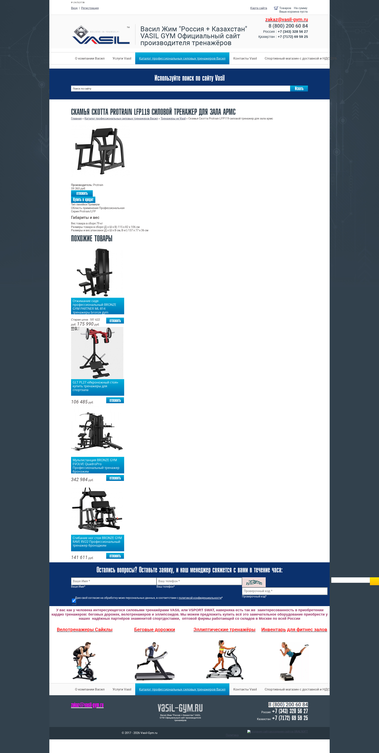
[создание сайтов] (259, 731)
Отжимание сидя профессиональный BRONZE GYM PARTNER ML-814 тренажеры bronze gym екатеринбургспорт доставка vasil (95, 306)
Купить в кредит (83, 199)
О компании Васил (90, 58)
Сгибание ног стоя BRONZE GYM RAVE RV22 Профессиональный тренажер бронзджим (97, 542)
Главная (76, 118)
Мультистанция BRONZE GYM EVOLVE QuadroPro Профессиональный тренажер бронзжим (96, 465)
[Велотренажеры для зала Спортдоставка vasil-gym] (85, 661)
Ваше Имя (78, 586)
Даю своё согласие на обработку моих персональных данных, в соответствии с (149, 598)
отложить (82, 193)
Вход (74, 8)
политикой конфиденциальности (200, 598)
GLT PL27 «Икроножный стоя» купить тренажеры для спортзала (95, 386)
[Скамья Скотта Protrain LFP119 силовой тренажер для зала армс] (100, 176)
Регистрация (90, 8)
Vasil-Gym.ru (180, 707)
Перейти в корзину (276, 8)
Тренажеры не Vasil (173, 118)
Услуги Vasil (122, 58)
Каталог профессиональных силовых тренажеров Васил (182, 58)
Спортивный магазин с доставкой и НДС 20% (301, 58)
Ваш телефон (166, 586)
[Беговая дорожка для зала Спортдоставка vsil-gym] (155, 661)
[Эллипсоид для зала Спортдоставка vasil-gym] (224, 659)
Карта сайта (258, 8)
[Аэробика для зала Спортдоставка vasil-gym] (294, 661)
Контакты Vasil (245, 58)
